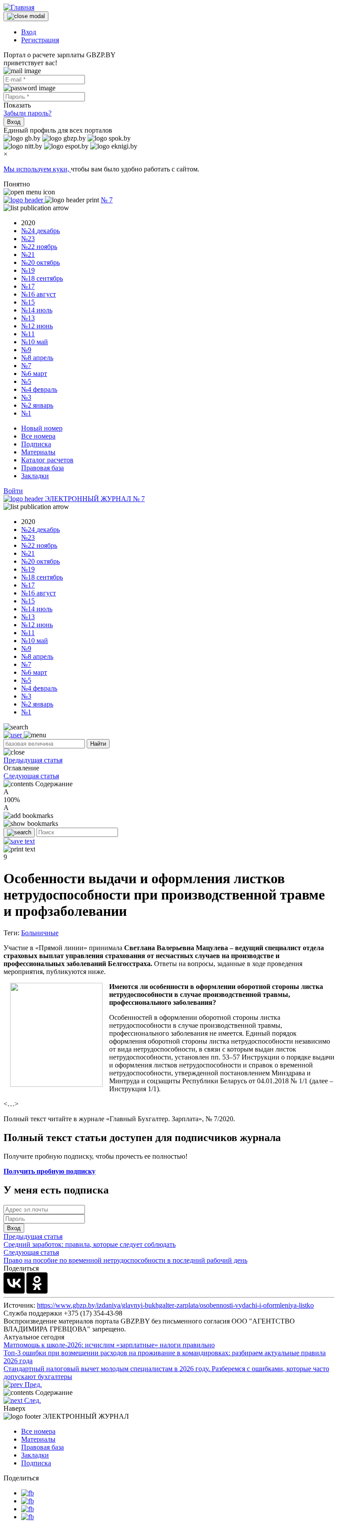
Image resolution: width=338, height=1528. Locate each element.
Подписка (36, 444)
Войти (13, 490)
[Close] (26, 16)
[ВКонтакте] (14, 1283)
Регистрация (40, 40)
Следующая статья (31, 776)
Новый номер (41, 428)
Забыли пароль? (27, 113)
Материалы (38, 452)
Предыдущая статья (33, 760)
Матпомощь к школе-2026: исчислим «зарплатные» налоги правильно (109, 1345)
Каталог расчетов (47, 460)
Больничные (40, 933)
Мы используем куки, (37, 169)
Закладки (35, 476)
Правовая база (42, 468)
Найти (98, 743)
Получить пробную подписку (50, 1171)
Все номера (38, 436)
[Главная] (19, 7)
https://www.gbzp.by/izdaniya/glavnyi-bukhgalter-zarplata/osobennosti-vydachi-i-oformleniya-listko (175, 1305)
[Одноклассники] (37, 1283)
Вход (28, 32)
